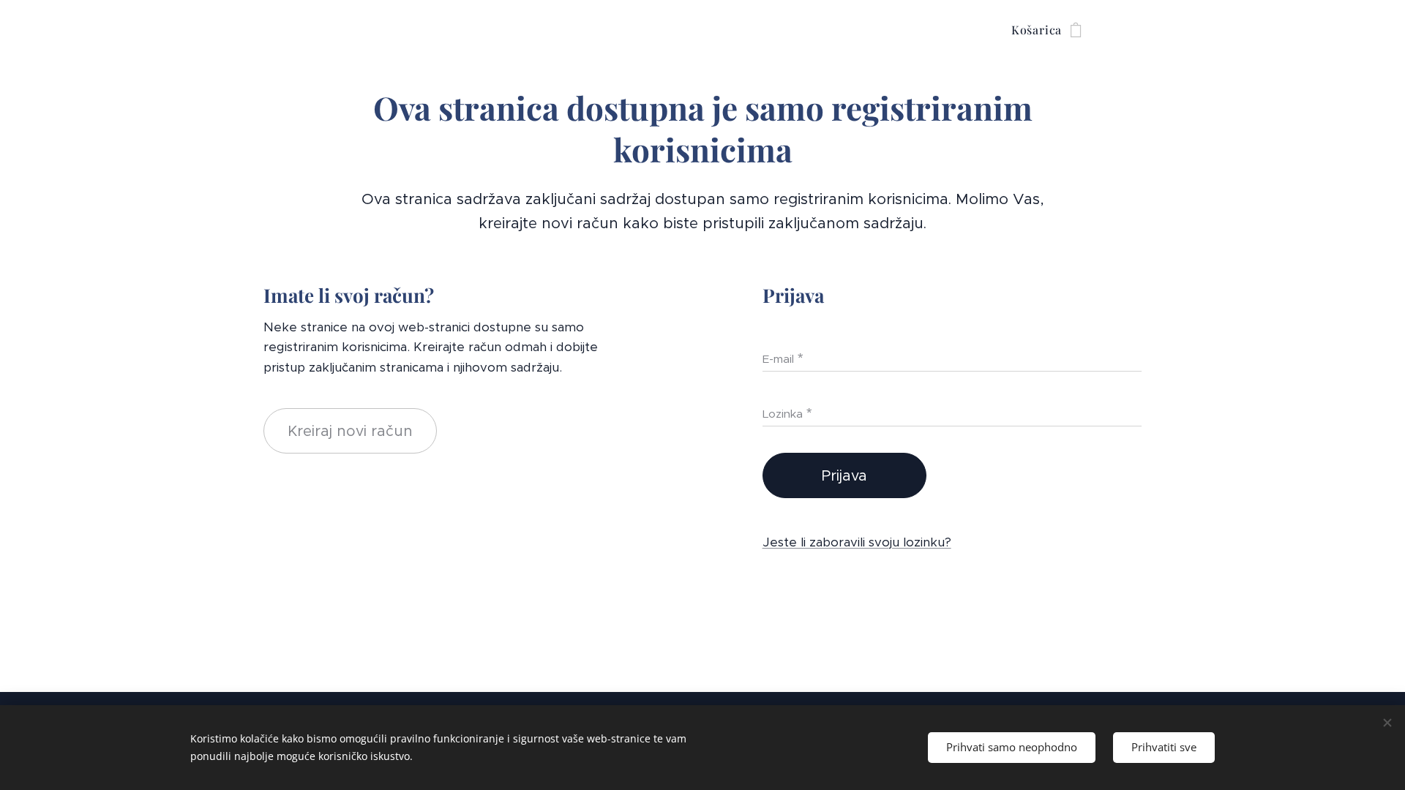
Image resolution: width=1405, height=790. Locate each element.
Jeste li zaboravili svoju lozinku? (857, 542)
